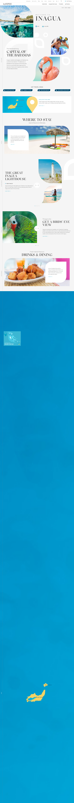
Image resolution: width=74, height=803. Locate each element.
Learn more (41, 105)
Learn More (7, 191)
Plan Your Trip (34, 1)
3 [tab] (38, 245)
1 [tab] (35, 245)
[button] (57, 1)
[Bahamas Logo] (7, 4)
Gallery (46, 26)
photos (67, 4)
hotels (61, 4)
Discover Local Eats (63, 90)
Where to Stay (27, 90)
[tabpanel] (37, 181)
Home (63, 7)
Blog (42, 1)
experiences (53, 4)
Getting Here (28, 1)
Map (53, 1)
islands (44, 4)
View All (12, 144)
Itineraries (49, 1)
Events (45, 1)
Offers (39, 1)
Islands (66, 7)
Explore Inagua (45, 90)
